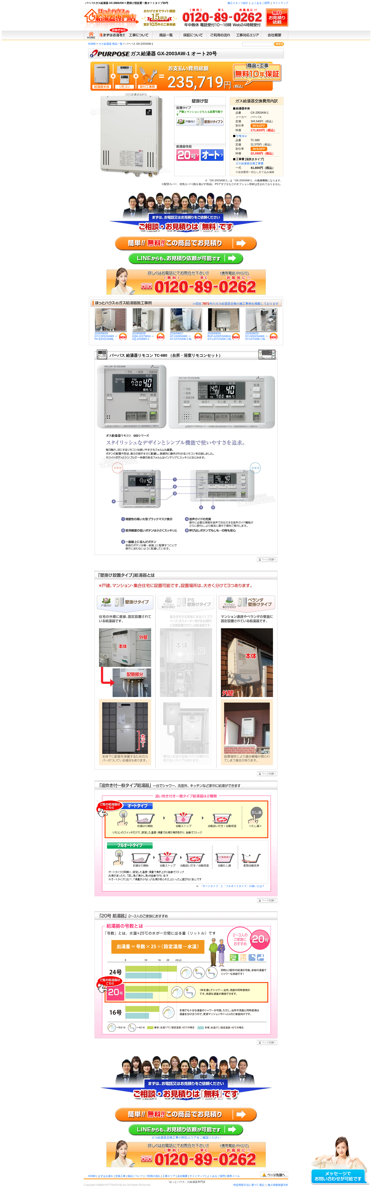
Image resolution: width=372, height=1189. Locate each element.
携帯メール (233, 1176)
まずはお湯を (105, 1176)
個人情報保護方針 (278, 1184)
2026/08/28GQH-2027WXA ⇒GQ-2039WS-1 (143, 336)
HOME (92, 43)
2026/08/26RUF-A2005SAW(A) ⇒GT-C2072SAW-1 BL (221, 336)
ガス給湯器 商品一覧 (110, 43)
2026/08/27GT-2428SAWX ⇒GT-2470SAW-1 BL (181, 336)
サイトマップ (280, 3)
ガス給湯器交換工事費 (250, 163)
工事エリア (168, 1176)
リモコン (241, 136)
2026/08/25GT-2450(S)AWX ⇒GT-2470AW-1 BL (256, 336)
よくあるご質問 (260, 3)
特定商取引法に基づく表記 (248, 1184)
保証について (135, 1176)
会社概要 (182, 1176)
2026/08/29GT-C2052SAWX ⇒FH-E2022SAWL (106, 336)
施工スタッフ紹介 (238, 3)
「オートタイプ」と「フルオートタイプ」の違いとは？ (232, 886)
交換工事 (120, 1176)
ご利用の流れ (152, 1176)
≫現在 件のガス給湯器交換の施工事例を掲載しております (235, 303)
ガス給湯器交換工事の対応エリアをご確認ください (186, 1137)
